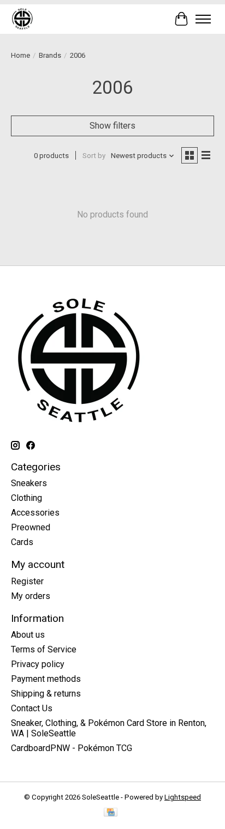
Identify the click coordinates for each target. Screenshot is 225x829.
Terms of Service (43, 649)
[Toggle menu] (203, 19)
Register (27, 581)
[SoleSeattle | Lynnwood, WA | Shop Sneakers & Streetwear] (22, 19)
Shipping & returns (46, 693)
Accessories (35, 512)
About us (28, 635)
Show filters (112, 125)
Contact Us (31, 708)
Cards (22, 542)
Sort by (93, 156)
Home (20, 55)
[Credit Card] (110, 813)
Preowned (30, 527)
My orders (30, 596)
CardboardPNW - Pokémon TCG (71, 748)
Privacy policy (37, 664)
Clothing (26, 498)
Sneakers (29, 483)
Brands (50, 55)
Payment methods (46, 679)
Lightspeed (182, 797)
